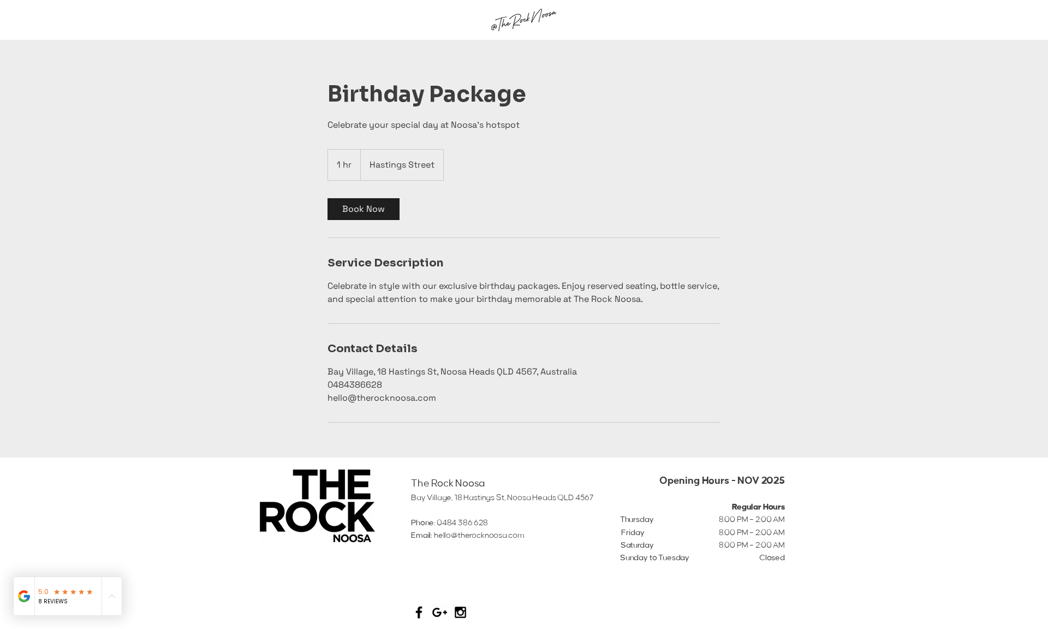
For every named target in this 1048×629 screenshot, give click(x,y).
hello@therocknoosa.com (479, 535)
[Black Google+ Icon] (440, 612)
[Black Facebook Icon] (419, 612)
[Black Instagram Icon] (460, 612)
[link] (363, 209)
